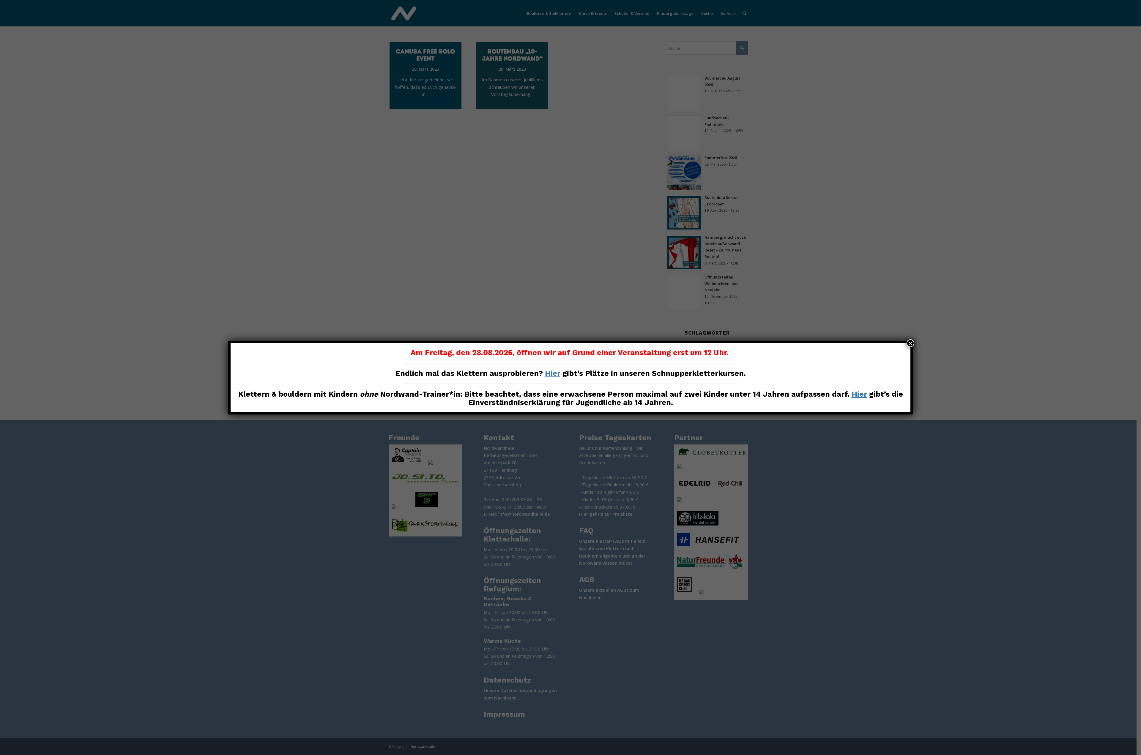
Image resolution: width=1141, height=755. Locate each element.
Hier (552, 373)
